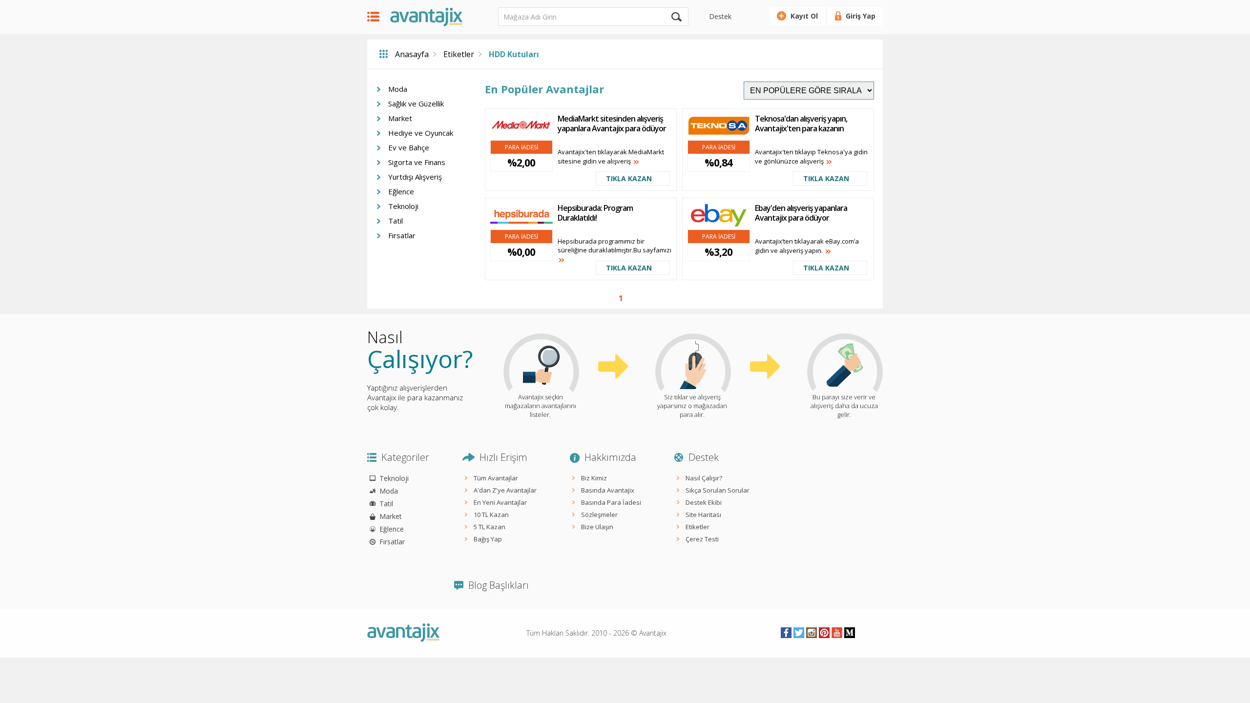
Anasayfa (412, 54)
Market (400, 118)
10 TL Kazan (491, 514)
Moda (397, 89)
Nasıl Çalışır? (704, 478)
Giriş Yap (860, 16)
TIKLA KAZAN (629, 178)
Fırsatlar (402, 235)
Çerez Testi (702, 539)
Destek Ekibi (704, 502)
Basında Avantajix (607, 490)
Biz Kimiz (594, 478)
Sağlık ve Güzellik (416, 103)
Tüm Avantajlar (496, 478)
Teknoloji (403, 206)
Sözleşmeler (599, 514)
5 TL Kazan (489, 526)
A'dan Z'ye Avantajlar (505, 490)
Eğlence (401, 191)
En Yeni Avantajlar (500, 502)
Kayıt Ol (804, 16)
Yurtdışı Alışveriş (415, 177)
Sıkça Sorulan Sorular (718, 490)
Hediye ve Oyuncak (420, 133)
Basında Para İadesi (611, 502)
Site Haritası (703, 514)
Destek (720, 16)
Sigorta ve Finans (416, 162)
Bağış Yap (488, 539)
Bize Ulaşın (597, 526)
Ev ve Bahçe (408, 147)
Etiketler (458, 54)
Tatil (395, 221)
